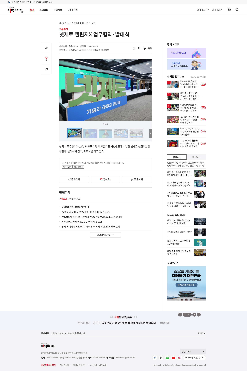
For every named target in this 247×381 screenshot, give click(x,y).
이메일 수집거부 (79, 365)
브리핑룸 (43, 10)
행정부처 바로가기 (193, 357)
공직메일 (216, 9)
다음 (149, 88)
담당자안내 (78, 167)
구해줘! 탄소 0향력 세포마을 (75, 207)
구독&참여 (72, 10)
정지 (194, 315)
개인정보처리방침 (48, 365)
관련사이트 (186, 351)
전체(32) (63, 198)
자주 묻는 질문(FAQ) (98, 365)
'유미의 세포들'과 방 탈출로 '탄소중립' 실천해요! (85, 212)
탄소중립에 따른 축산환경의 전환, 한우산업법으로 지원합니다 (91, 216)
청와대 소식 (202, 9)
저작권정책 (67, 167)
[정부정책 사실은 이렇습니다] (186, 64)
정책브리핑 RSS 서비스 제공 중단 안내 (68, 333)
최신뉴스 (196, 157)
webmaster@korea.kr (125, 357)
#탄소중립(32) (74, 198)
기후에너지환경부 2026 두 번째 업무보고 (81, 221)
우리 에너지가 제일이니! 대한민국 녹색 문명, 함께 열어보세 (90, 226)
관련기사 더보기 (104, 234)
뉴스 (32, 10)
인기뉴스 (177, 157)
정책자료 (57, 10)
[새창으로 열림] (144, 48)
